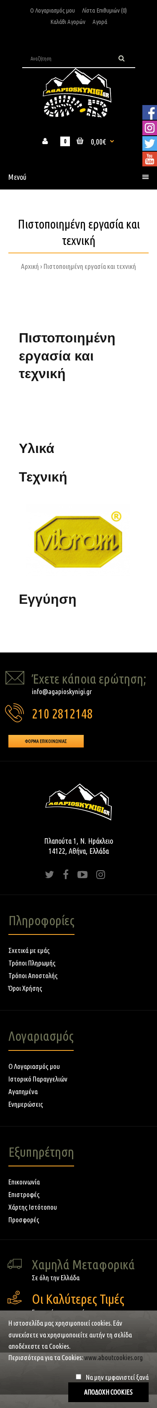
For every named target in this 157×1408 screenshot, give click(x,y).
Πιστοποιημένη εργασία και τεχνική (90, 266)
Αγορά (100, 21)
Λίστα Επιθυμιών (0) (104, 10)
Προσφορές (23, 1220)
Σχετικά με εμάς (29, 950)
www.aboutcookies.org (113, 1357)
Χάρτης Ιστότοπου (32, 1207)
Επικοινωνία (24, 1182)
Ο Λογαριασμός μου (52, 10)
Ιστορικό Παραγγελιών (37, 1079)
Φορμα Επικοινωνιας (46, 741)
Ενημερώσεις (25, 1104)
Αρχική (30, 266)
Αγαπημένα (23, 1091)
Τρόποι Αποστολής (33, 975)
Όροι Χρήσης (25, 988)
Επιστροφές (24, 1194)
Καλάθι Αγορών (67, 21)
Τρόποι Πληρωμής (32, 963)
